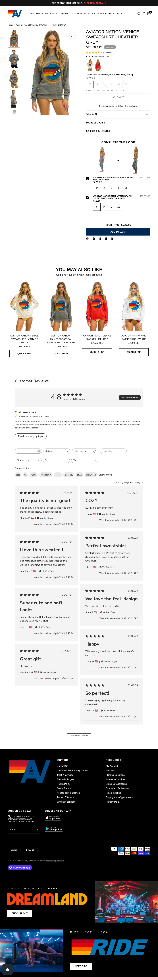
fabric (33, 474)
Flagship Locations (115, 775)
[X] (94, 238)
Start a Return (64, 788)
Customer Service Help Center (72, 770)
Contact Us (62, 766)
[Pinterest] (101, 238)
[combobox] (57, 451)
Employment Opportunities (119, 797)
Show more (105, 474)
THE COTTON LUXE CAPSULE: (79, 3)
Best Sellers (42, 14)
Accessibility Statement (68, 792)
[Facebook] (88, 238)
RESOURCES (113, 760)
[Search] (138, 13)
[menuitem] (32, 14)
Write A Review (129, 397)
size (18, 474)
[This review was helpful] (63, 524)
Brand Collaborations (116, 784)
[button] (19, 913)
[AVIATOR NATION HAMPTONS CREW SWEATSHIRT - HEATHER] (60, 306)
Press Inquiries (113, 792)
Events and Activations (117, 788)
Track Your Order (65, 775)
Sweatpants (65, 14)
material (69, 474)
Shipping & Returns (98, 130)
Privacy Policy (113, 801)
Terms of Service (65, 797)
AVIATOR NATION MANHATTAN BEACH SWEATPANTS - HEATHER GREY (121, 197)
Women (100, 14)
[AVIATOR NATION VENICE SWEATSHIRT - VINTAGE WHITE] (90, 65)
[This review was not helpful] (69, 524)
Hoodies (54, 14)
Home (10, 25)
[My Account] (143, 13)
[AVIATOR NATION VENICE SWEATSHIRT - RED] (98, 65)
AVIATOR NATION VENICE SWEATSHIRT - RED (97, 337)
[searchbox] (25, 451)
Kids (118, 14)
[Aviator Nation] (79, 902)
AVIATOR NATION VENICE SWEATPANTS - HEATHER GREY (121, 179)
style (79, 474)
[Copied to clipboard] (112, 238)
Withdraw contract (66, 801)
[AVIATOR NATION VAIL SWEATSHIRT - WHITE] (133, 306)
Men (110, 14)
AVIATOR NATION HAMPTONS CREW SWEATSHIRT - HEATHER (61, 339)
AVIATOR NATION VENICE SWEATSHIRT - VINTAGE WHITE (24, 339)
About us (110, 770)
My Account (112, 766)
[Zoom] (72, 36)
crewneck (91, 474)
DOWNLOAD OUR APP (58, 811)
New (32, 14)
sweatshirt (46, 474)
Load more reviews (79, 735)
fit (25, 474)
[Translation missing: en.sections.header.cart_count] (148, 13)
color (57, 474)
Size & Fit (92, 114)
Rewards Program (66, 779)
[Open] (7, 969)
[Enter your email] (37, 829)
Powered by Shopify (55, 860)
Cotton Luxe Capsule (83, 14)
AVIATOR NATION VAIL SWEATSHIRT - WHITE (133, 337)
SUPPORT (63, 760)
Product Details (95, 122)
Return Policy (63, 784)
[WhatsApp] (107, 238)
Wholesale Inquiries (115, 779)
